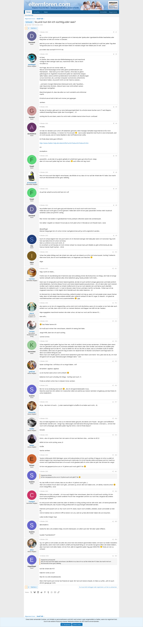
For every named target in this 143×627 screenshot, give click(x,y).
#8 (116, 205)
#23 (116, 521)
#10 (116, 252)
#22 (116, 491)
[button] (41, 12)
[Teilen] (113, 32)
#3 (116, 107)
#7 (116, 189)
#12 (116, 303)
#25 (116, 556)
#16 (116, 385)
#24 (116, 539)
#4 (116, 123)
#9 (116, 235)
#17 (116, 402)
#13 (116, 321)
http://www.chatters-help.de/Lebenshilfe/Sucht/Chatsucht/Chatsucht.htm (64, 143)
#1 (116, 32)
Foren (28, 12)
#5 (116, 156)
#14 (116, 341)
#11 (116, 268)
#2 (116, 54)
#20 (116, 455)
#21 (116, 471)
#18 (116, 418)
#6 (116, 172)
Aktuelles (36, 12)
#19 (116, 435)
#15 (116, 361)
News (46, 12)
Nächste (33, 28)
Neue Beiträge (29, 15)
